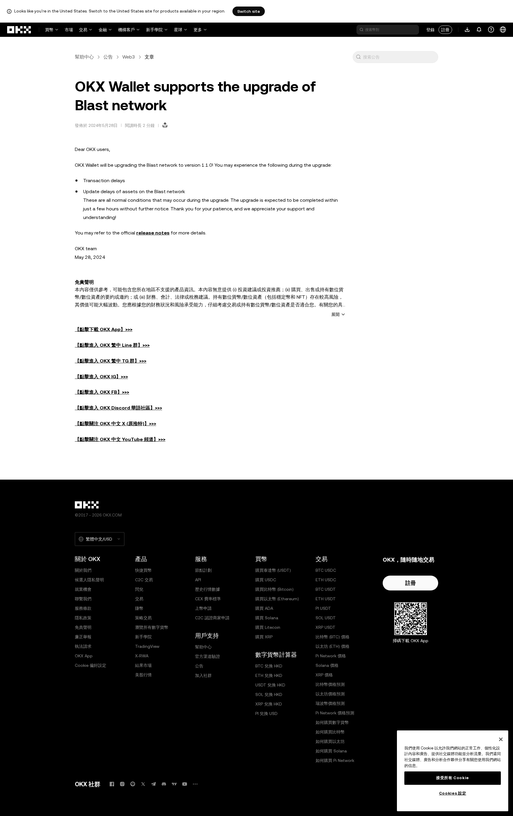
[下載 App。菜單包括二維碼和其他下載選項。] (467, 30)
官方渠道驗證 (207, 656)
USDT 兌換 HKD (270, 685)
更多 (198, 29)
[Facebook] (112, 784)
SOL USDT (326, 617)
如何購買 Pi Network (335, 760)
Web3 (128, 57)
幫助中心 (84, 57)
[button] (358, 57)
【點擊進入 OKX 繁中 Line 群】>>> (112, 345)
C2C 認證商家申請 (212, 617)
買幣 (49, 29)
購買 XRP (264, 636)
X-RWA (141, 655)
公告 (108, 57)
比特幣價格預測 (330, 684)
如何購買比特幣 (330, 732)
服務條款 (83, 608)
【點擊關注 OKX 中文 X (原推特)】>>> (115, 423)
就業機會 (83, 589)
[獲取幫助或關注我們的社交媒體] (491, 30)
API (198, 579)
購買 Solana (266, 617)
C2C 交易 (144, 579)
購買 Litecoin (267, 627)
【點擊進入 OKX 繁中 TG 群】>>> (110, 361)
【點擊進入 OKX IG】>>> (101, 376)
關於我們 (83, 570)
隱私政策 (83, 617)
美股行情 (143, 674)
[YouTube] (184, 784)
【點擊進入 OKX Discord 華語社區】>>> (118, 408)
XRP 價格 (324, 674)
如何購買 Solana (331, 751)
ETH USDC (326, 579)
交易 (83, 29)
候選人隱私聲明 (89, 579)
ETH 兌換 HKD (268, 675)
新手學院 (154, 29)
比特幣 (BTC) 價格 (332, 636)
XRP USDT (325, 627)
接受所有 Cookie (452, 778)
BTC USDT (326, 589)
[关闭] (500, 739)
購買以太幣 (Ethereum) (277, 598)
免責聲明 (83, 627)
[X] (143, 784)
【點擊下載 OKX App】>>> (103, 329)
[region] (452, 770)
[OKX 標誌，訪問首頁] (19, 29)
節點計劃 (203, 570)
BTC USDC (326, 570)
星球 (178, 29)
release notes (153, 233)
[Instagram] (122, 784)
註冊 (445, 29)
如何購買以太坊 (330, 741)
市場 (69, 29)
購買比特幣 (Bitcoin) (274, 589)
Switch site (248, 11)
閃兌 (139, 589)
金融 (103, 29)
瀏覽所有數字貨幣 (151, 627)
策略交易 (143, 617)
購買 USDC (265, 579)
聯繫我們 (83, 598)
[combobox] (399, 57)
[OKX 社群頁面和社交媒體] (195, 784)
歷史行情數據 (207, 589)
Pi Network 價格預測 (335, 713)
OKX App (84, 655)
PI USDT (323, 608)
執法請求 (83, 646)
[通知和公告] (479, 30)
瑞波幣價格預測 (330, 703)
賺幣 (139, 608)
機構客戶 (126, 29)
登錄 (430, 29)
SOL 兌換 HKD (268, 694)
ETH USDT (326, 598)
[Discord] (164, 784)
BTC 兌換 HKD (268, 666)
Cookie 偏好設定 (90, 665)
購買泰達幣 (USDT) (273, 570)
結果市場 (143, 665)
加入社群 (203, 675)
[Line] (132, 784)
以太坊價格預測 (330, 693)
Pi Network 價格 (331, 655)
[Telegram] (153, 784)
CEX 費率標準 (208, 598)
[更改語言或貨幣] (503, 30)
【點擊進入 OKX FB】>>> (102, 392)
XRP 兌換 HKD (268, 704)
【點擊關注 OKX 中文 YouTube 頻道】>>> (120, 439)
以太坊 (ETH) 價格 (332, 646)
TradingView (147, 646)
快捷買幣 (143, 570)
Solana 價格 (327, 665)
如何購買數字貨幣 (332, 722)
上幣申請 (203, 608)
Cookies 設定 (452, 793)
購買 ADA (264, 608)
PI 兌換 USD (266, 713)
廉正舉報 (83, 636)
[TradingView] (174, 784)
